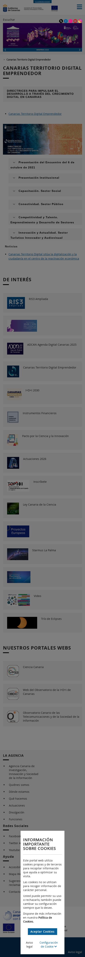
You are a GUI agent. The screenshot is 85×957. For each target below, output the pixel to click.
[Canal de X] (61, 21)
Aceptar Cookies (42, 931)
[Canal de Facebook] (66, 21)
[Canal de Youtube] (75, 21)
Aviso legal (29, 944)
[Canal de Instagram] (80, 21)
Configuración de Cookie (49, 944)
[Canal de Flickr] (71, 21)
